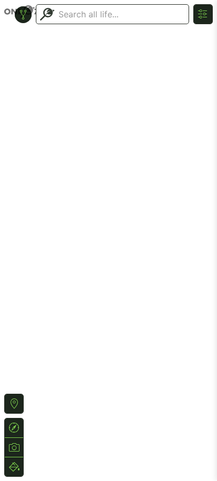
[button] (14, 403)
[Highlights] (14, 466)
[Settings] (203, 14)
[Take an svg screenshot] (14, 447)
